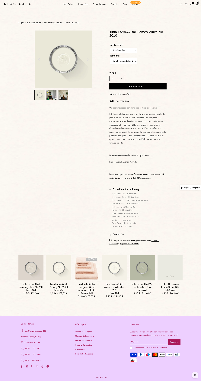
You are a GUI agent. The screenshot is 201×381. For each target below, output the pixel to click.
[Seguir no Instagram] (27, 366)
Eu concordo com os (150, 347)
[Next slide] (87, 59)
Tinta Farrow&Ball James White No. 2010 (61, 23)
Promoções (83, 4)
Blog (125, 4)
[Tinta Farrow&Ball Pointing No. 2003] (58, 267)
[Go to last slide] (39, 59)
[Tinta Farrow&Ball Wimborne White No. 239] (114, 267)
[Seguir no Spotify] (47, 366)
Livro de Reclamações (84, 354)
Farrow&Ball (124, 94)
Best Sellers (36, 23)
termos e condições (159, 347)
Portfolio (114, 4)
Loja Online (68, 4)
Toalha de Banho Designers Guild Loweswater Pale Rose (86, 287)
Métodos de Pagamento (84, 336)
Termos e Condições (83, 331)
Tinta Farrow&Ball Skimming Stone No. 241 (31, 285)
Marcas (136, 4)
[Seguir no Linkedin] (32, 366)
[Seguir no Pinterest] (37, 366)
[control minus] (111, 78)
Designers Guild (87, 293)
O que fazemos (99, 4)
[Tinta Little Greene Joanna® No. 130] (170, 267)
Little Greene (170, 290)
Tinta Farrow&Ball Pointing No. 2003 (59, 285)
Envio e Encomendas (83, 340)
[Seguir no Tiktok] (42, 366)
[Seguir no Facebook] (22, 366)
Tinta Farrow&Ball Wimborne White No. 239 (114, 287)
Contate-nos (80, 349)
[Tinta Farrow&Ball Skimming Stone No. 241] (30, 267)
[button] (39, 95)
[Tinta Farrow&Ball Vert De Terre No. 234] (142, 267)
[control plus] (122, 78)
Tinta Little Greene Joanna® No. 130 (170, 285)
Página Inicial (24, 23)
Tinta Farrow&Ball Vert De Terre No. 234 (142, 285)
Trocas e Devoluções (83, 345)
